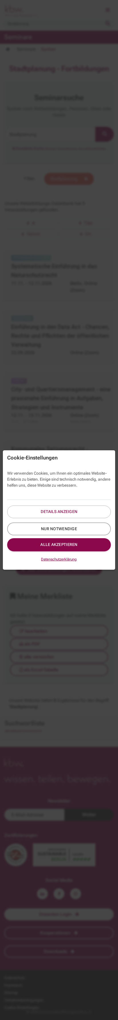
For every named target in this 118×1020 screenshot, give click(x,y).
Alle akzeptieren (58, 544)
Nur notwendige (59, 528)
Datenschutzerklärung (59, 559)
